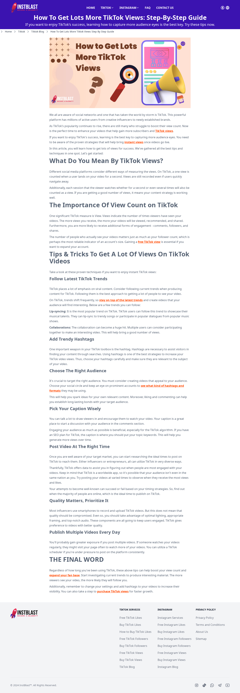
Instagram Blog (168, 667)
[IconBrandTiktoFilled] (204, 685)
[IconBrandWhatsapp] (212, 685)
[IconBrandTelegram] (220, 685)
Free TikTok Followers (133, 639)
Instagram (127, 8)
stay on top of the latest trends (121, 300)
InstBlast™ (26, 685)
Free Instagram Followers (175, 639)
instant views (133, 142)
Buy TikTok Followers (133, 646)
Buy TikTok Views (130, 660)
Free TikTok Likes (130, 618)
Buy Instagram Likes (171, 632)
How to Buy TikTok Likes (135, 632)
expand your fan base (64, 575)
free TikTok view (149, 242)
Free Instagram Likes (171, 625)
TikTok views (164, 131)
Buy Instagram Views (172, 660)
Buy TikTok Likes (130, 625)
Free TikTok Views (131, 653)
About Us (202, 632)
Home (90, 8)
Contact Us (165, 8)
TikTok (106, 8)
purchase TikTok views (113, 591)
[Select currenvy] (222, 8)
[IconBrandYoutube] (227, 685)
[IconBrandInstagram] (196, 685)
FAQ (148, 8)
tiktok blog (37, 31)
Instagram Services (170, 618)
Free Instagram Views (172, 653)
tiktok (21, 31)
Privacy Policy (205, 618)
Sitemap (201, 639)
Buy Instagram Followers (174, 646)
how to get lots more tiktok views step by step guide (82, 31)
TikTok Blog (127, 667)
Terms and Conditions (210, 625)
